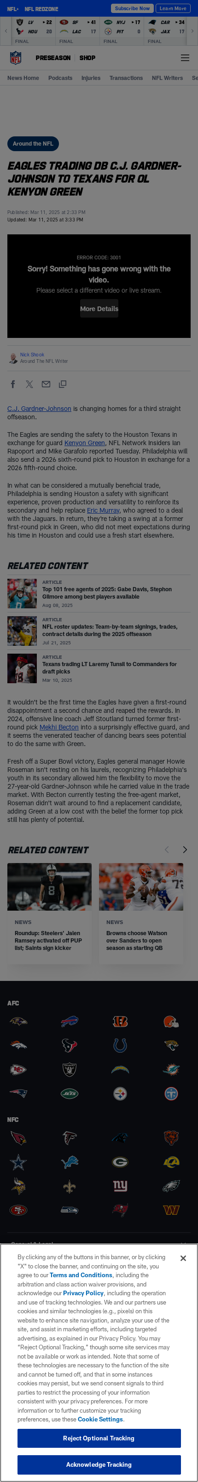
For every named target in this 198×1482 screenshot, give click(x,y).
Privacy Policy (83, 1293)
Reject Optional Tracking (98, 1438)
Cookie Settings (100, 1419)
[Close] (183, 1258)
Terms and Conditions (81, 1275)
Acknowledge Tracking (99, 1464)
